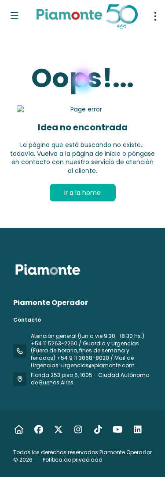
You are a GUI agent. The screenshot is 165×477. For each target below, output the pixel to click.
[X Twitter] (58, 429)
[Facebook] (38, 429)
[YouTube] (117, 429)
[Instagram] (78, 429)
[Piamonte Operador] (47, 269)
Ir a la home (82, 192)
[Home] (18, 429)
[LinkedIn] (137, 429)
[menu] (155, 16)
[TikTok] (97, 429)
